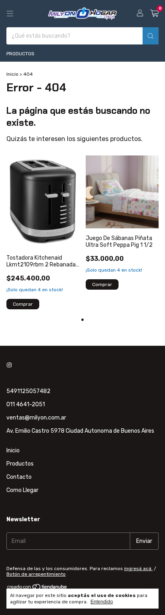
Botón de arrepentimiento (36, 574)
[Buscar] (151, 35)
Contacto (19, 477)
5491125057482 (28, 391)
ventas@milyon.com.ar (36, 417)
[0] (154, 13)
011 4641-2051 (25, 404)
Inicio (12, 74)
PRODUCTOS (20, 53)
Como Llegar (22, 490)
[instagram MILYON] (9, 365)
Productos (20, 463)
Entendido (102, 602)
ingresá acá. (138, 568)
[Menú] (10, 13)
